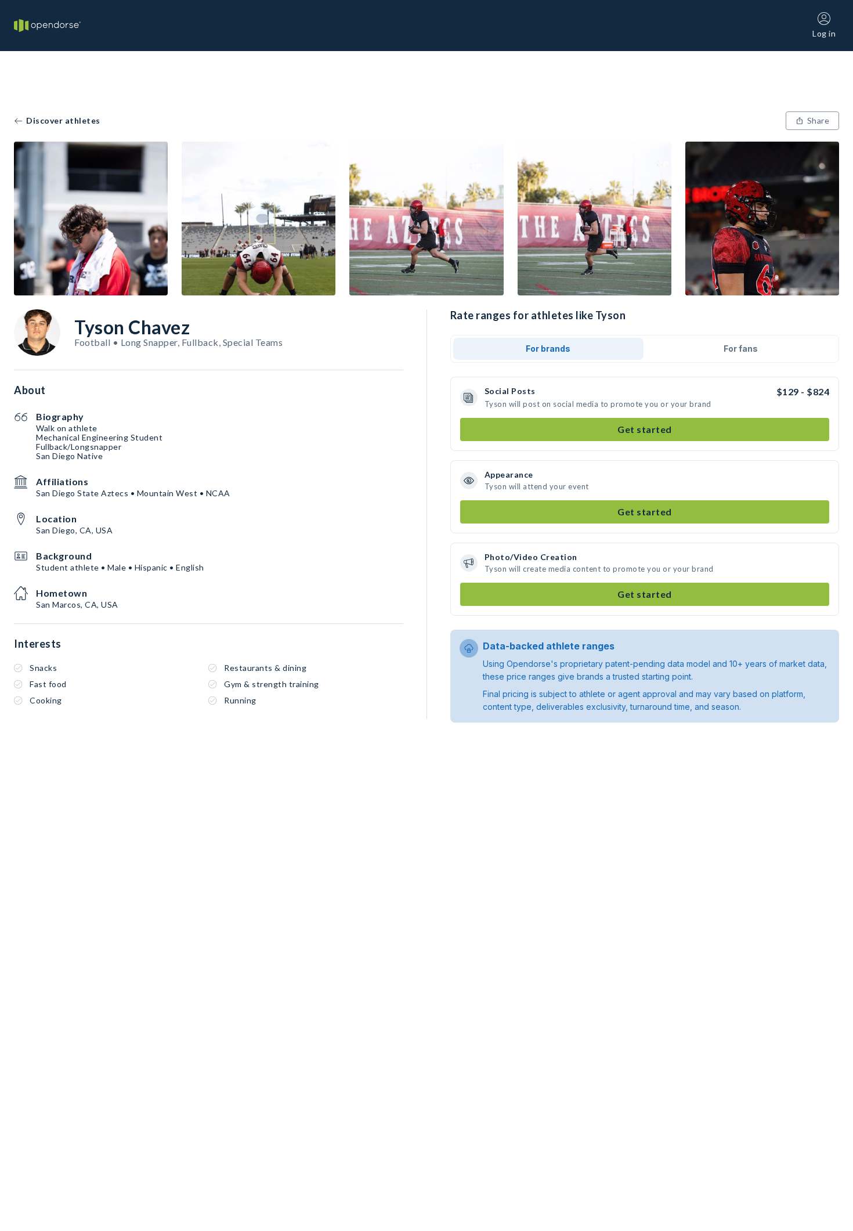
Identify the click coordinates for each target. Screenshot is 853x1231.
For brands (548, 348)
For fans (741, 348)
